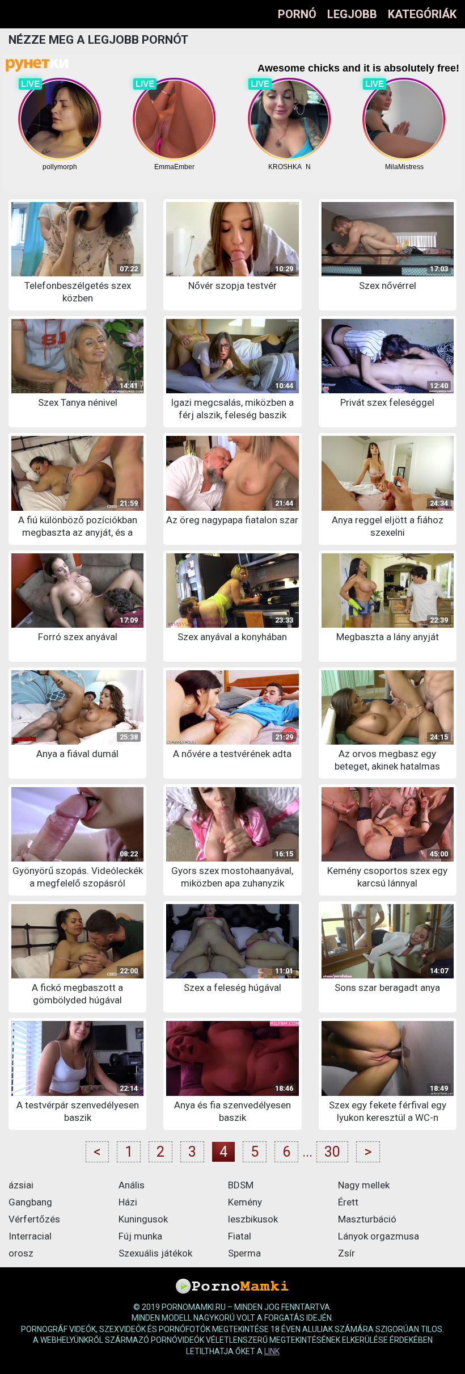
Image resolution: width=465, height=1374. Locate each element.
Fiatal (239, 1236)
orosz (21, 1253)
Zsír (346, 1253)
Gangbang (30, 1202)
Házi (128, 1202)
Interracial (30, 1236)
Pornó (297, 14)
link (272, 1351)
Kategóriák (422, 14)
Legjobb (352, 14)
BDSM (240, 1185)
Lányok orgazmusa (378, 1236)
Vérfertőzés (34, 1219)
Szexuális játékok (155, 1253)
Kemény (245, 1202)
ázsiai (21, 1185)
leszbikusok (253, 1219)
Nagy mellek (364, 1185)
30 (332, 1152)
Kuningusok (143, 1219)
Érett (348, 1202)
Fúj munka (140, 1236)
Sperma (244, 1253)
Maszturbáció (367, 1219)
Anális (132, 1185)
